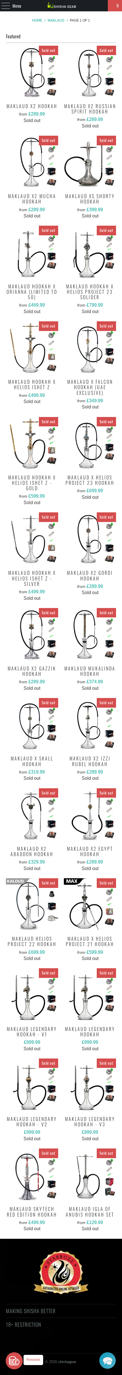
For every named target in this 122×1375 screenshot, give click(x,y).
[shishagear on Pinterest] (55, 1345)
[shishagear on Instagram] (66, 1345)
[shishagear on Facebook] (35, 1345)
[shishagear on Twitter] (25, 1345)
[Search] (101, 5)
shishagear (67, 1362)
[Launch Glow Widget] (14, 1360)
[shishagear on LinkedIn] (86, 1345)
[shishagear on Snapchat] (76, 1345)
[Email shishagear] (96, 1345)
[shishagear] (61, 5)
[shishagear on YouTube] (45, 1345)
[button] (107, 1360)
